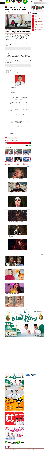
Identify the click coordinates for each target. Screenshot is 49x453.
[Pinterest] (8, 447)
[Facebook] (25, 145)
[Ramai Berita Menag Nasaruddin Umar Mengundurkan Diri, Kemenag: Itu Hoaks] (18, 159)
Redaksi (6, 449)
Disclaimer (24, 449)
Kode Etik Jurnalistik (13, 449)
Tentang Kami (32, 449)
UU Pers (9, 449)
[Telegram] (28, 145)
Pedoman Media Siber (19, 449)
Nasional (6, 6)
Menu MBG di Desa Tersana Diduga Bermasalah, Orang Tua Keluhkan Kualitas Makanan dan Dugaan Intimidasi (42, 10)
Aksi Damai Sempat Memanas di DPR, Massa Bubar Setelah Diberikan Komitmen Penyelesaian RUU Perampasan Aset (9, 155)
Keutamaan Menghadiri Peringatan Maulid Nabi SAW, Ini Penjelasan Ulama (37, 10)
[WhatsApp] (30, 145)
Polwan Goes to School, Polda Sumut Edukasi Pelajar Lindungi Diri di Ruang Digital (26, 155)
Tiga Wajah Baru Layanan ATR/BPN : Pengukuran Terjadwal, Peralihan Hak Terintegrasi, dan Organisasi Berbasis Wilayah (26, 164)
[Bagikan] (30, 13)
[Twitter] (27, 145)
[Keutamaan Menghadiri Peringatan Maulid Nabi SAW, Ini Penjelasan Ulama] (38, 7)
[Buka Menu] (43, 1)
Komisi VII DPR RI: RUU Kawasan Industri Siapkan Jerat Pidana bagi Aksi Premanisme (33, 10)
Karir (27, 449)
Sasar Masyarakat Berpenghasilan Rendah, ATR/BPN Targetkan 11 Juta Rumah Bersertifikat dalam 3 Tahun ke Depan (8, 164)
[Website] (12, 133)
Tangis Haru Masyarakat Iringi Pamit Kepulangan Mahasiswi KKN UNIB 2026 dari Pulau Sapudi (39, 27)
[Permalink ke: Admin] (6, 13)
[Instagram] (9, 447)
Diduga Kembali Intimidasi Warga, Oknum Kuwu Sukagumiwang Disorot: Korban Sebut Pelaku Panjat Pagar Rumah (39, 15)
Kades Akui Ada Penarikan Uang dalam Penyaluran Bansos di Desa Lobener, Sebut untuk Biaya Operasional (39, 30)
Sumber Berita (16, 140)
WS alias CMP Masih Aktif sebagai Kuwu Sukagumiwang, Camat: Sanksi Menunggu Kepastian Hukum (39, 21)
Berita (14, 161)
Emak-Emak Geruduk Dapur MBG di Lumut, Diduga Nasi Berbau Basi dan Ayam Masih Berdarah (39, 24)
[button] (41, 1)
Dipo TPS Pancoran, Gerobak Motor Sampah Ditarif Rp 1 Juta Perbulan (18, 155)
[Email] (10, 133)
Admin (7, 12)
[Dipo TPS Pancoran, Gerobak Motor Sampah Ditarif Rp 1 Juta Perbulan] (18, 151)
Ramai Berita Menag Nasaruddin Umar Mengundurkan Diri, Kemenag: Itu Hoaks (18, 164)
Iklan (29, 449)
